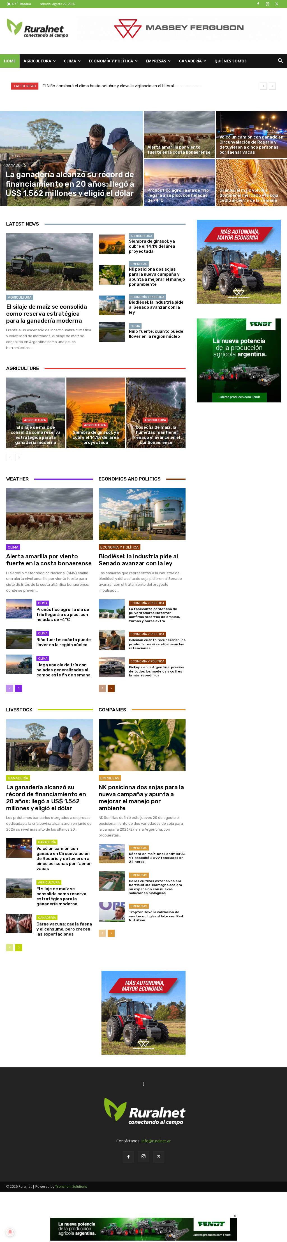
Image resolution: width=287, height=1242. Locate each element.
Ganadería (190, 61)
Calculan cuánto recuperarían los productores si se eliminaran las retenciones (157, 644)
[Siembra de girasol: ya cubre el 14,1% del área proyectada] (112, 244)
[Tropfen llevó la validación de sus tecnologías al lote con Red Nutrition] (112, 912)
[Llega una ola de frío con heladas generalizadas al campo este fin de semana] (19, 664)
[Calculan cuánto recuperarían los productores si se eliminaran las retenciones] (112, 640)
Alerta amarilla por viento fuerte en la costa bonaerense (49, 560)
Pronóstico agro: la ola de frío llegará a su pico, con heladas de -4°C (62, 614)
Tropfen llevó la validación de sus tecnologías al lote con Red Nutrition (156, 916)
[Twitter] (276, 4)
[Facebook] (258, 4)
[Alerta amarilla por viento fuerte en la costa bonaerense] (179, 134)
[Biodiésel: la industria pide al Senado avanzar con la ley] (112, 305)
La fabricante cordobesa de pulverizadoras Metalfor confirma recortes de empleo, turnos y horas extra (154, 615)
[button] (280, 61)
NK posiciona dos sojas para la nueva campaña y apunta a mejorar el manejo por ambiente (157, 277)
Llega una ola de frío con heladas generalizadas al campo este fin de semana (63, 670)
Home (10, 61)
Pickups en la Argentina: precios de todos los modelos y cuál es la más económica (156, 671)
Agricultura (37, 61)
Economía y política (111, 61)
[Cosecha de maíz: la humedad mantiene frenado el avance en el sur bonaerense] (156, 413)
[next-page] (18, 457)
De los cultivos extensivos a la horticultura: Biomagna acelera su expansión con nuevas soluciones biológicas (155, 887)
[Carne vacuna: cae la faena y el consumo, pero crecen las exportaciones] (19, 923)
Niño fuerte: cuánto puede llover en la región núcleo (156, 334)
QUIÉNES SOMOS (230, 61)
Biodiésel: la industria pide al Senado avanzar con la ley (156, 307)
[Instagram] (267, 4)
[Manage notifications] (10, 1231)
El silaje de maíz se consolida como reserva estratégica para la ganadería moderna (46, 313)
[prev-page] (9, 457)
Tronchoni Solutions (71, 1186)
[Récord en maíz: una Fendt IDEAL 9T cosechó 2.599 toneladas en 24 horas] (112, 854)
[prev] (263, 86)
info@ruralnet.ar (156, 1140)
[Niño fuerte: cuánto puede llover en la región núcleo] (112, 332)
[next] (272, 86)
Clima (70, 61)
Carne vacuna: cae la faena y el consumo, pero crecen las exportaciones (64, 929)
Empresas (156, 61)
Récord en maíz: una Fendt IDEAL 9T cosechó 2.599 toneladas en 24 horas (157, 858)
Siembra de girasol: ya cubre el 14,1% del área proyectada (152, 246)
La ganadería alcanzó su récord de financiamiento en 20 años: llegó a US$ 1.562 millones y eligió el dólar (46, 798)
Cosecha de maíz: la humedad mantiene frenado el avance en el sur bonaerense (156, 435)
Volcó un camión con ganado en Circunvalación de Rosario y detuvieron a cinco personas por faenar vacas (63, 858)
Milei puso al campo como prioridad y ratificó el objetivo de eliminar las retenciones (119, 85)
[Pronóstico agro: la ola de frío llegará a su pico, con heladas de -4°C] (179, 182)
